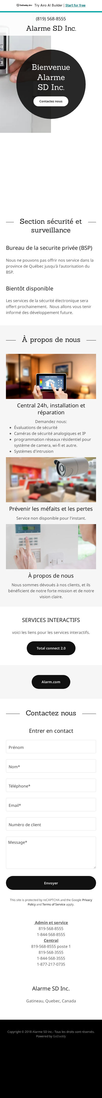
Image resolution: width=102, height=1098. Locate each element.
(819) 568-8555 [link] (51, 19)
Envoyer (51, 883)
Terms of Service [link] (53, 904)
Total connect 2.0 (51, 648)
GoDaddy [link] (59, 1036)
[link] (51, 28)
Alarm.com (51, 681)
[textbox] (51, 746)
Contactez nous (50, 101)
